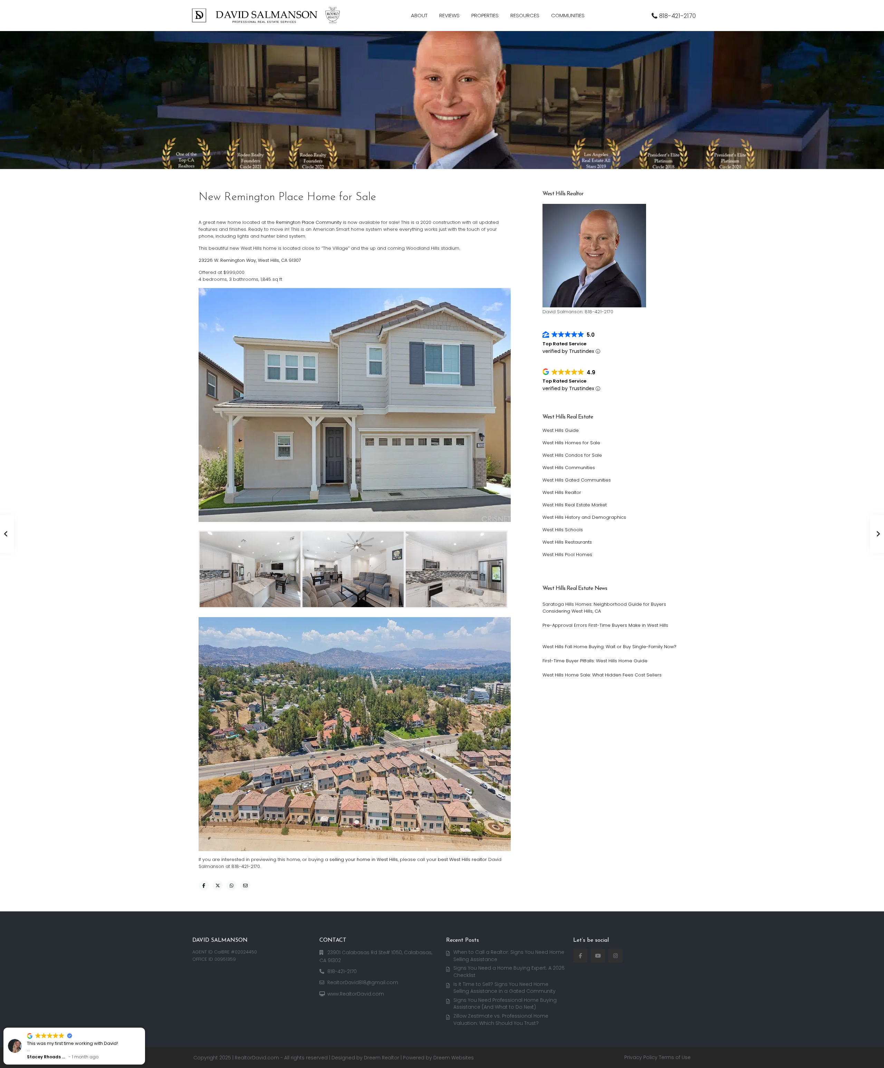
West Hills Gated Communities (576, 480)
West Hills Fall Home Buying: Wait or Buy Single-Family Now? (609, 646)
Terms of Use (675, 1057)
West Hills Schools (562, 529)
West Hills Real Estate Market (574, 505)
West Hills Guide (560, 430)
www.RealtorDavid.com (355, 993)
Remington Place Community (309, 222)
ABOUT (419, 15)
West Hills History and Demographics (584, 517)
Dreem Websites (453, 1057)
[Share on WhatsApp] (231, 885)
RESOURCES (524, 15)
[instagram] (615, 956)
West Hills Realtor (561, 492)
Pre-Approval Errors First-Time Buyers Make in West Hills (605, 625)
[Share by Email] (245, 885)
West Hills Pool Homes (567, 554)
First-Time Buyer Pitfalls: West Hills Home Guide (594, 660)
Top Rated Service (564, 343)
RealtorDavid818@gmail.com (362, 982)
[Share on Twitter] (217, 885)
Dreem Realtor (381, 1057)
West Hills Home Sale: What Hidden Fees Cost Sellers (602, 675)
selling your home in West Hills (363, 859)
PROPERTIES (485, 15)
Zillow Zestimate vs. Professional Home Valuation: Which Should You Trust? (500, 1019)
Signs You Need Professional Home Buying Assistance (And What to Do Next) (505, 1004)
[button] (144, 1028)
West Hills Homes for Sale (571, 442)
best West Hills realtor (462, 859)
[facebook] (580, 956)
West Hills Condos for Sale (572, 455)
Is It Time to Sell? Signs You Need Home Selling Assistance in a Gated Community (504, 988)
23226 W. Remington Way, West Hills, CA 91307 (250, 260)
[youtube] (598, 956)
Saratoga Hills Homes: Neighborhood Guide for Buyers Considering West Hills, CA (604, 607)
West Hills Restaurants (567, 542)
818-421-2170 (677, 16)
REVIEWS (449, 15)
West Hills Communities (568, 467)
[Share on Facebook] (204, 885)
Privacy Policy (640, 1057)
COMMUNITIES (568, 15)
